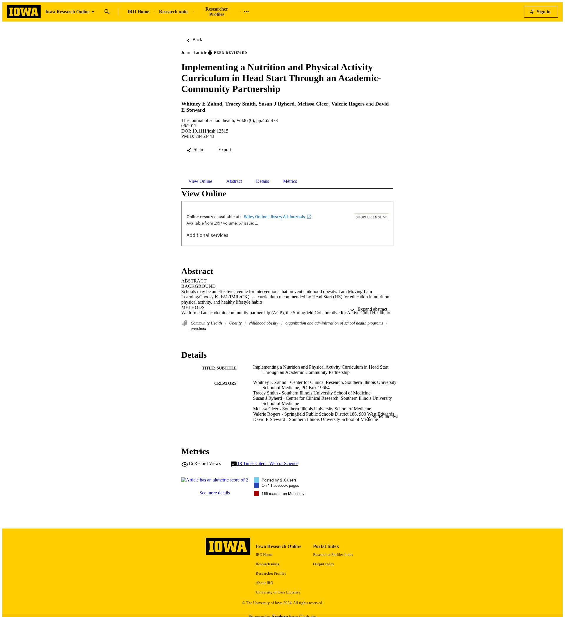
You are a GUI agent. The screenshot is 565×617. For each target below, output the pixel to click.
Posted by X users (279, 480)
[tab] (200, 181)
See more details (215, 492)
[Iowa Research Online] (24, 12)
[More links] (246, 12)
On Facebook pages (280, 485)
